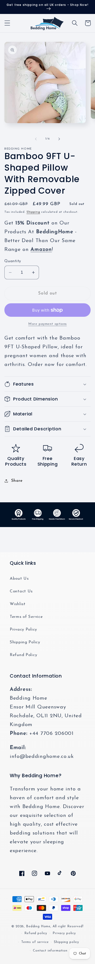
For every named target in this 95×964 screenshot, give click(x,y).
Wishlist (18, 604)
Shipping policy (66, 942)
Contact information (50, 950)
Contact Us (21, 591)
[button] (7, 23)
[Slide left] (35, 138)
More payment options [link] (47, 324)
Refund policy (35, 933)
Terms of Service (26, 617)
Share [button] (17, 481)
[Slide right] (59, 138)
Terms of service (34, 942)
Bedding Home (38, 926)
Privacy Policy (23, 629)
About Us (19, 578)
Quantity (12, 261)
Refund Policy (23, 655)
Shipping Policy (25, 642)
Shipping (33, 212)
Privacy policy (64, 933)
